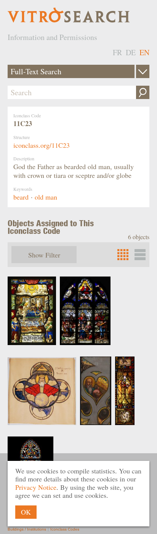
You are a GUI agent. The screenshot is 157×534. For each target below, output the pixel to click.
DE (131, 52)
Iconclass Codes (64, 529)
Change (142, 71)
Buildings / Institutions (27, 529)
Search (142, 92)
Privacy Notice (35, 487)
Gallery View (140, 254)
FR (117, 52)
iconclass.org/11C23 (41, 145)
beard (21, 196)
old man (46, 196)
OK (26, 511)
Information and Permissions (52, 37)
